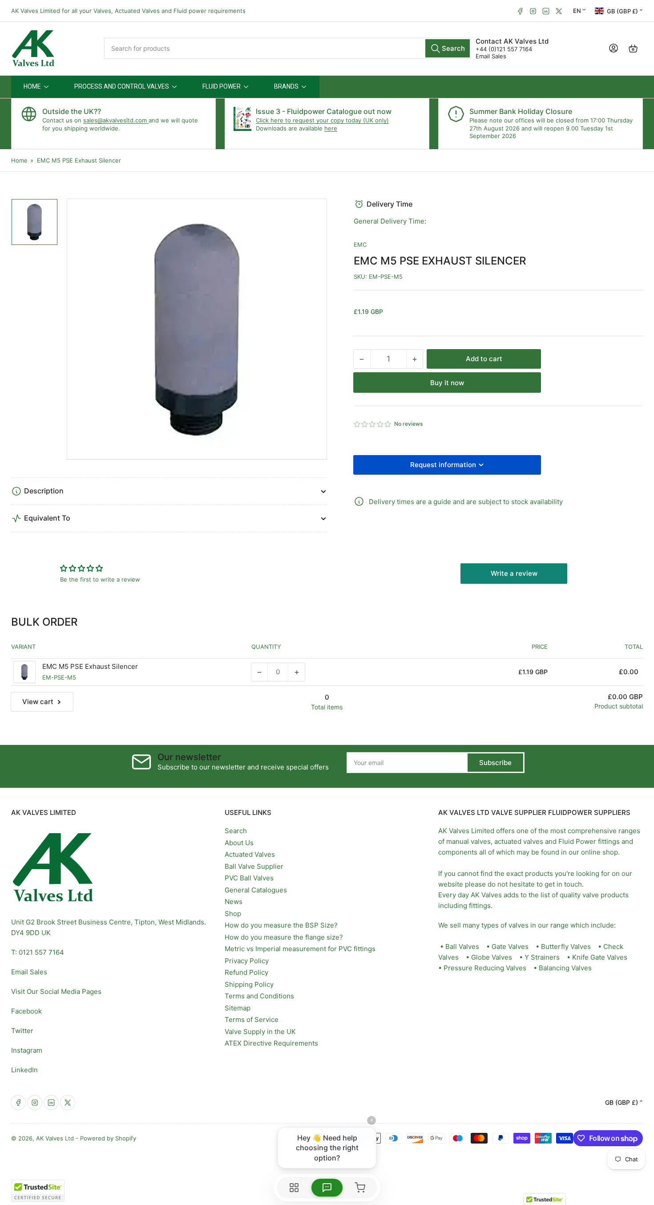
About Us (239, 843)
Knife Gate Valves (599, 957)
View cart (37, 701)
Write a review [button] (514, 573)
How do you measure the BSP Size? (281, 925)
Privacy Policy (247, 961)
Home (19, 160)
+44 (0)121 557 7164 (504, 49)
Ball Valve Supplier (254, 866)
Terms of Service (252, 1019)
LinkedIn (24, 1070)
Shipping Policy (249, 984)
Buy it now (447, 383)
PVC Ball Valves (249, 878)
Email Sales (491, 56)
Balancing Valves (565, 968)
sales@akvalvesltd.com (116, 120)
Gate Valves (510, 946)
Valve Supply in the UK (260, 1031)
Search (236, 830)
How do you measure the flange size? (284, 937)
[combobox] (288, 48)
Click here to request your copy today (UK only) (322, 120)
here (330, 128)
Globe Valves (491, 957)
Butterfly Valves (566, 946)
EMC (360, 244)
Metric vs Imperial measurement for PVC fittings (300, 948)
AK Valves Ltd (55, 1138)
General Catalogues (256, 890)
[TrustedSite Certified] (38, 1191)
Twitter (22, 1030)
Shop (233, 913)
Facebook (26, 1011)
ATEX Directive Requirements (271, 1043)
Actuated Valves (250, 854)
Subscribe (495, 762)
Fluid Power (577, 841)
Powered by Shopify (108, 1138)
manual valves (468, 841)
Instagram (26, 1050)
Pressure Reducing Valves (485, 968)
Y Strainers (542, 957)
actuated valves (518, 841)
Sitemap (237, 1008)
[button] (373, 424)
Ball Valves (462, 946)
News (233, 901)
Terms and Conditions (259, 996)
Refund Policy (246, 972)
